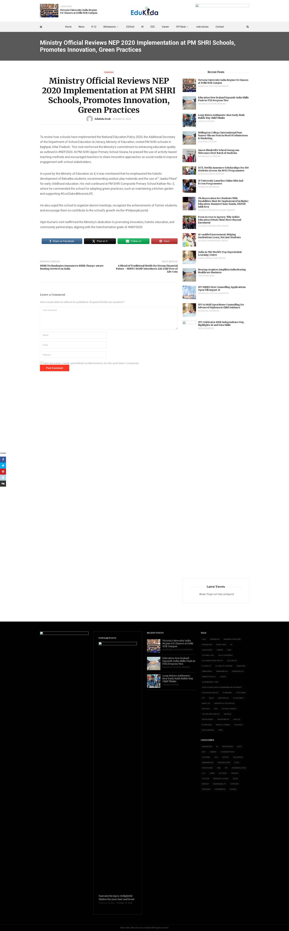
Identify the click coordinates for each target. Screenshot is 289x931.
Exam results (238, 671)
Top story (213, 86)
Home (68, 26)
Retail (235, 779)
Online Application (211, 714)
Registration (223, 719)
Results (236, 719)
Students (238, 725)
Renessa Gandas (107, 903)
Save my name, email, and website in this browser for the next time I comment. (91, 363)
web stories (202, 26)
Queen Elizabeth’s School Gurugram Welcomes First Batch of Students (218, 151)
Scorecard (207, 725)
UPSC (220, 730)
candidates (207, 650)
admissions (207, 645)
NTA (215, 709)
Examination (222, 671)
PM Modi (227, 714)
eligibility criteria (223, 666)
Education (203, 104)
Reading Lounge (220, 779)
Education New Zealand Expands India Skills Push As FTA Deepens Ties (223, 99)
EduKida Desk (103, 119)
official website (229, 709)
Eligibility (206, 666)
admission (214, 639)
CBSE (229, 650)
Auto (239, 746)
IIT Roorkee (241, 693)
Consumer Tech (227, 752)
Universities (223, 86)
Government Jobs (210, 682)
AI (142, 26)
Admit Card (221, 645)
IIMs (218, 768)
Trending (109, 72)
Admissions (109, 26)
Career (165, 26)
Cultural (206, 757)
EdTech (130, 26)
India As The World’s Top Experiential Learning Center (220, 253)
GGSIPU (223, 677)
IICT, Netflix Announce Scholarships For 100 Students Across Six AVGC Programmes (223, 169)
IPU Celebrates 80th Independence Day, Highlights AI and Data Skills (221, 323)
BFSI (203, 752)
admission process (232, 639)
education (232, 661)
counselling (208, 655)
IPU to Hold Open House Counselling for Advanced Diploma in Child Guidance (221, 306)
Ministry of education (224, 703)
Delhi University (225, 655)
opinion (201, 121)
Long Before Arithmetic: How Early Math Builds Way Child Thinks (221, 116)
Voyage (233, 789)
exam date (241, 666)
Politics (205, 779)
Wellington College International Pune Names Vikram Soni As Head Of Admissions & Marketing (223, 135)
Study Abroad (208, 730)
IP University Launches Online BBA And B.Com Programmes (220, 182)
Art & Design (227, 746)
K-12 (93, 26)
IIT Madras (227, 693)
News (81, 26)
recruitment (207, 719)
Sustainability (219, 784)
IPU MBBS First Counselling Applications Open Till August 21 (222, 288)
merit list (206, 703)
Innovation (223, 698)
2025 (204, 639)
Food (236, 763)
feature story (214, 210)
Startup (205, 784)
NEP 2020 (206, 709)
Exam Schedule (209, 677)
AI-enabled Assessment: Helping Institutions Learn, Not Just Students (219, 236)
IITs (203, 698)
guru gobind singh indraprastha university (222, 687)
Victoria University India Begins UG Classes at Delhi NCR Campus (79, 11)
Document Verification (212, 661)
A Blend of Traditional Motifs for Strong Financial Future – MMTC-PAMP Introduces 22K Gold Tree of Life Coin (147, 268)
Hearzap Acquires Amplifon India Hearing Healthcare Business (222, 271)
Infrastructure (239, 768)
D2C (153, 26)
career (219, 650)
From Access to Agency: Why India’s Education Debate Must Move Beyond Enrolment (219, 220)
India (211, 698)
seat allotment (223, 725)
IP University (238, 698)
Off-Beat (181, 26)
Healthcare (203, 276)
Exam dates (207, 671)
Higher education (210, 693)
